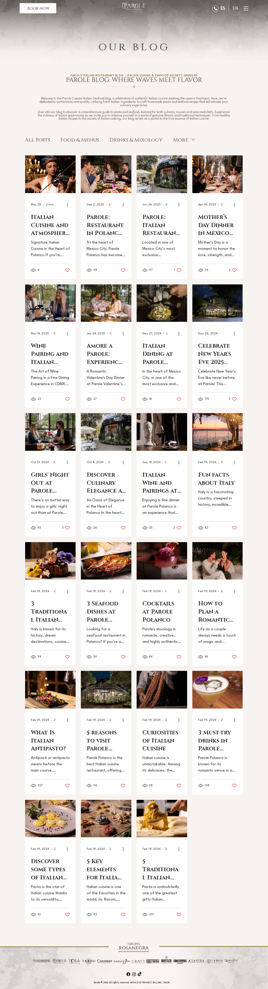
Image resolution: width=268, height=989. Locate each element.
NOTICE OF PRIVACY (140, 982)
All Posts (37, 139)
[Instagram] (134, 974)
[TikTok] (139, 974)
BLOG (167, 982)
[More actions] (69, 205)
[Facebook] (128, 974)
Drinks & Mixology (136, 139)
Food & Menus (79, 139)
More (180, 139)
